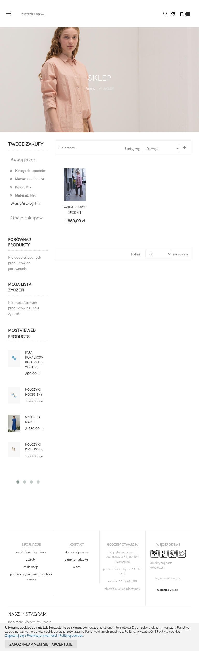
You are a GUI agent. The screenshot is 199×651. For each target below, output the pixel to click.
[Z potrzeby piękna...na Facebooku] (163, 553)
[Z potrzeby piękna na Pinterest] (172, 553)
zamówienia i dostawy (31, 552)
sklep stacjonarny (77, 552)
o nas (76, 567)
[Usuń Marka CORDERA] (11, 178)
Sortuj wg (132, 148)
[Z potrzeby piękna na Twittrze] (181, 553)
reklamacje (31, 567)
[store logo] (33, 13)
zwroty (31, 559)
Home (90, 88)
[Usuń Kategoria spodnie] (11, 170)
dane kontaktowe (76, 559)
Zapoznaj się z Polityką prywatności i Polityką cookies (44, 635)
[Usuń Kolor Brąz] (11, 187)
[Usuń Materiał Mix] (11, 195)
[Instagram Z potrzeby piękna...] (154, 553)
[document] (99, 637)
